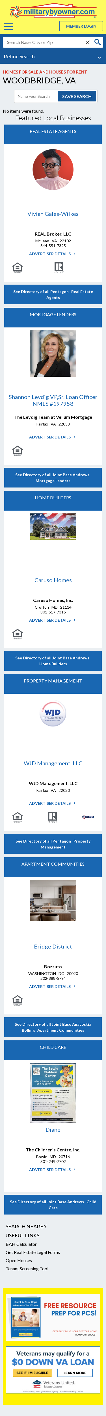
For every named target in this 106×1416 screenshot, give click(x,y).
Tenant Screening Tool (27, 1268)
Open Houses (19, 1260)
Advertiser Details (50, 253)
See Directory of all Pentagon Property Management (53, 844)
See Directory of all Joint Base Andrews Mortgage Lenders (53, 477)
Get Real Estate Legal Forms (33, 1252)
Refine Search (19, 56)
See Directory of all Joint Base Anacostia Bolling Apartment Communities (53, 1027)
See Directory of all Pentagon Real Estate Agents (53, 294)
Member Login (81, 26)
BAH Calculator (21, 1244)
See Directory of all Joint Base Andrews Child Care (53, 1204)
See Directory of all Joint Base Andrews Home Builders (53, 660)
